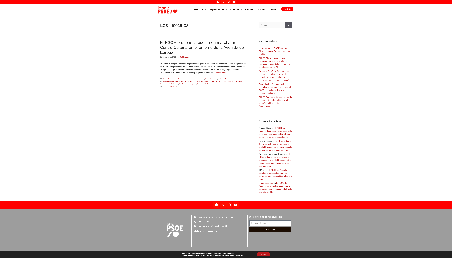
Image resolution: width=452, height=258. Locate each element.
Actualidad (234, 9)
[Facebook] (216, 205)
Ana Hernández (168, 81)
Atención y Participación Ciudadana (191, 79)
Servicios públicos (238, 79)
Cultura (221, 79)
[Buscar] (288, 25)
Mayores (227, 79)
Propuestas (249, 9)
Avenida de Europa (219, 81)
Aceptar (263, 254)
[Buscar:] (272, 25)
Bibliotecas (231, 81)
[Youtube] (236, 205)
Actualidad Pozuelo (170, 79)
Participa (262, 9)
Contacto (273, 9)
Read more (221, 73)
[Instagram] (229, 205)
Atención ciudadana (204, 81)
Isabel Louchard (266, 183)
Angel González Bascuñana (185, 81)
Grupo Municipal (216, 9)
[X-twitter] (223, 205)
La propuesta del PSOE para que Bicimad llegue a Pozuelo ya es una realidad (274, 51)
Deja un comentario (170, 86)
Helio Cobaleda (172, 84)
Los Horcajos (184, 84)
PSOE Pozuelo (199, 9)
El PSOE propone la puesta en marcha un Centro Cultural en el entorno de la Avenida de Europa (202, 47)
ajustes (240, 255)
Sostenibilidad (202, 84)
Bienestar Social (211, 79)
